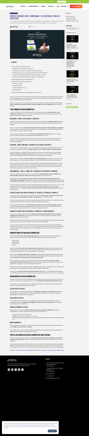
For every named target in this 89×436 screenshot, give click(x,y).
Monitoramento (17, 89)
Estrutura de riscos (17, 83)
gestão (12, 13)
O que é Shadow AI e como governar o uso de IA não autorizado (72, 96)
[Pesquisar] (65, 1)
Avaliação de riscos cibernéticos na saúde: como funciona (72, 80)
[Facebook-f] (71, 1)
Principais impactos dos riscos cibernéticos (22, 79)
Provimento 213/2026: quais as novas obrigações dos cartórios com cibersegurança (72, 64)
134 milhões (30, 147)
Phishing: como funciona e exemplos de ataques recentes (27, 70)
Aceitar (52, 430)
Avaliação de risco (17, 85)
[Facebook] (69, 107)
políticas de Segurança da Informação (28, 316)
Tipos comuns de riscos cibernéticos (21, 66)
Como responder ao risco (19, 87)
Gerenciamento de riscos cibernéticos (21, 81)
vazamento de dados (28, 226)
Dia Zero (46, 135)
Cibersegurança (33, 6)
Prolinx (23, 6)
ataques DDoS (16, 195)
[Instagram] (74, 1)
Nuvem (43, 6)
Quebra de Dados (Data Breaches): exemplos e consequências (28, 77)
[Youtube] (77, 1)
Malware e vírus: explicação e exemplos (23, 68)
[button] (62, 62)
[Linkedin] (69, 1)
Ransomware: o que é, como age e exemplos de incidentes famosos (30, 72)
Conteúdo (63, 6)
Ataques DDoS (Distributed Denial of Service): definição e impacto (29, 74)
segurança (15, 13)
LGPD (58, 6)
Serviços (50, 6)
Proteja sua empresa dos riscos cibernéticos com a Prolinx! (26, 92)
